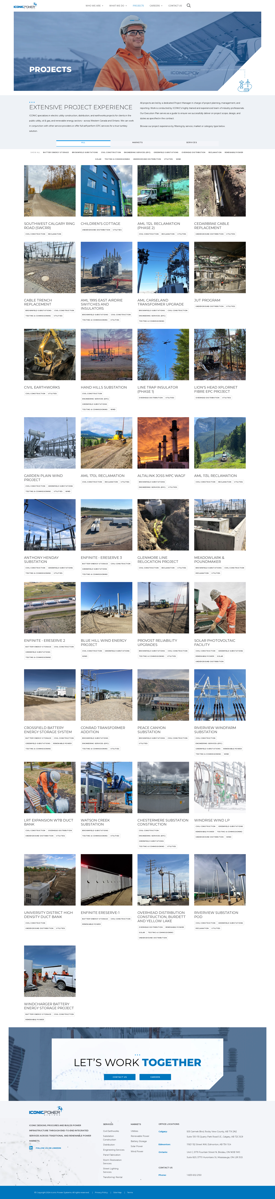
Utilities (117, 230)
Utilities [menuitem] (134, 1131)
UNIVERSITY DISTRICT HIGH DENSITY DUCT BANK (48, 915)
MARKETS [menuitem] (136, 1124)
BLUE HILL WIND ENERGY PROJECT (103, 642)
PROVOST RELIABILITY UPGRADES (157, 642)
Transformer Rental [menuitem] (112, 1177)
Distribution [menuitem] (109, 1144)
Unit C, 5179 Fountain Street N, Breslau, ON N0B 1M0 (213, 1152)
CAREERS (155, 1077)
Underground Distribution (96, 230)
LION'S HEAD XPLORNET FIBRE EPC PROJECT (216, 389)
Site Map (117, 1192)
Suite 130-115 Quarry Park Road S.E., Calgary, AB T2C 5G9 (215, 1136)
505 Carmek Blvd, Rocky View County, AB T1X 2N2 (212, 1131)
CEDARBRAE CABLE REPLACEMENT (211, 226)
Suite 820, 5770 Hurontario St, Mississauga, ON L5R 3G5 (215, 1157)
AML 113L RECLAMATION (215, 476)
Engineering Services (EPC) (152, 316)
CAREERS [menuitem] (155, 5)
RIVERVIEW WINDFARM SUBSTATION (215, 730)
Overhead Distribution (151, 398)
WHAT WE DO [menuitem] (116, 5)
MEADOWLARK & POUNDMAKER (209, 560)
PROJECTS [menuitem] (138, 5)
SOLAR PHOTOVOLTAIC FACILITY (214, 642)
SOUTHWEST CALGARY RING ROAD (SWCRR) (49, 226)
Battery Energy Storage (95, 564)
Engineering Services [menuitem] (113, 1150)
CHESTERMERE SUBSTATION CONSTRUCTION (163, 822)
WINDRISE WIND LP (212, 820)
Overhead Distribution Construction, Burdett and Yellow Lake (162, 917)
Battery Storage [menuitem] (139, 1141)
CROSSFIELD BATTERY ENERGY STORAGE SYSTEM (48, 730)
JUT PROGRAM (207, 300)
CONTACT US (120, 1077)
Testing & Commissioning (38, 316)
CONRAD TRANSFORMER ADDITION (103, 730)
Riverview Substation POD (216, 915)
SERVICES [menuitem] (108, 1124)
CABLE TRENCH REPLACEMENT (38, 302)
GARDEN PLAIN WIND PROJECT (43, 478)
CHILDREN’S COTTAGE (100, 224)
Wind (113, 409)
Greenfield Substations (94, 404)
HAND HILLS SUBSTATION (104, 387)
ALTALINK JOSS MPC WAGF (161, 476)
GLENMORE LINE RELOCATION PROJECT (158, 560)
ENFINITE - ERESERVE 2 (44, 640)
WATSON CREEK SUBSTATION (95, 822)
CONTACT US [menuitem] (175, 5)
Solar (220, 656)
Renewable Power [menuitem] (140, 1136)
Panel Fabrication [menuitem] (111, 1155)
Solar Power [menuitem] (137, 1146)
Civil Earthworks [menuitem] (111, 1131)
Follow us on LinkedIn (48, 1148)
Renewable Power (205, 656)
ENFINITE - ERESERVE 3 (101, 558)
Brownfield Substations (38, 310)
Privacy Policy (101, 1192)
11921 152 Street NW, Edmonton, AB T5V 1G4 (209, 1144)
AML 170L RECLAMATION (103, 476)
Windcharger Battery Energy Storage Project (49, 1006)
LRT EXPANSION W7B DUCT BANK (48, 822)
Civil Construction (35, 234)
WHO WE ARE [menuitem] (93, 5)
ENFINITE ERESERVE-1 (100, 913)
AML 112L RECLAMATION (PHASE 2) (159, 226)
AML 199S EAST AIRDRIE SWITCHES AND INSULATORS (102, 304)
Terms (130, 1192)
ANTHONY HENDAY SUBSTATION (41, 560)
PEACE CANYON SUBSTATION (152, 730)
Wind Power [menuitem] (137, 1151)
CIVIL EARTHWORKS (42, 387)
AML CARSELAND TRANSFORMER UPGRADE (161, 302)
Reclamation (54, 234)
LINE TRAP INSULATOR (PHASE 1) (158, 389)
